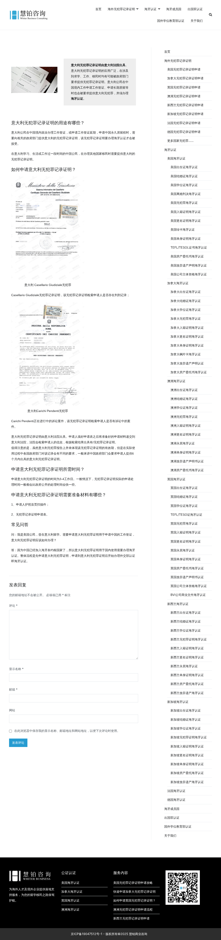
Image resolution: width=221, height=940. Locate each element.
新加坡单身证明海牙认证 (187, 764)
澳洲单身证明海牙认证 (185, 452)
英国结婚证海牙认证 (184, 496)
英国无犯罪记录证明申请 (183, 87)
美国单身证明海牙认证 (185, 238)
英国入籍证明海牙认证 (185, 532)
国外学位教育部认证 (170, 20)
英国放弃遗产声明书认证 (187, 577)
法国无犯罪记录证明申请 (183, 123)
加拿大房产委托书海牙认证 (188, 372)
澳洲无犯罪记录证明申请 (183, 96)
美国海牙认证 (176, 158)
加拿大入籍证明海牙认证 (187, 327)
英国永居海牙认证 (182, 550)
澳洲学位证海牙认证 (184, 407)
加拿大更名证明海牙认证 (187, 336)
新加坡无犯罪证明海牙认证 (188, 737)
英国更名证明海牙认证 (185, 541)
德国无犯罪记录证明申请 (183, 132)
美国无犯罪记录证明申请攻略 (133, 882)
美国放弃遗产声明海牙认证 (188, 265)
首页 (98, 9)
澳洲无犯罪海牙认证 (184, 416)
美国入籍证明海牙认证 (185, 212)
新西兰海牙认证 (177, 604)
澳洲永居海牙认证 (182, 443)
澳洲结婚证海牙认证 (184, 399)
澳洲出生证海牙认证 (184, 390)
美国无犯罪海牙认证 (184, 202)
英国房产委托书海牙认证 (187, 568)
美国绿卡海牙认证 (182, 229)
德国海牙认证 (176, 799)
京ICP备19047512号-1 (86, 934)
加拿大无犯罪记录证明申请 (185, 78)
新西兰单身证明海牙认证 (187, 675)
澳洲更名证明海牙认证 (185, 434)
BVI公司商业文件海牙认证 (188, 595)
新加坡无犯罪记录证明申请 (185, 114)
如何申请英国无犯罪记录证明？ (134, 900)
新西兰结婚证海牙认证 (185, 621)
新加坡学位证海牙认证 (185, 728)
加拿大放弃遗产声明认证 (187, 363)
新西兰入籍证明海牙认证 (187, 648)
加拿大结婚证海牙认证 (185, 301)
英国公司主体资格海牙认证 (188, 586)
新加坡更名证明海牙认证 (187, 755)
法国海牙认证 (176, 791)
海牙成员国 (173, 9)
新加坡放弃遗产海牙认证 (187, 782)
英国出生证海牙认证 (184, 488)
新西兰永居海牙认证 (184, 666)
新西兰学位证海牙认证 (185, 630)
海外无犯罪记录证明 (121, 9)
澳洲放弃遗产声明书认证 (187, 461)
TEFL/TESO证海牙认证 (186, 514)
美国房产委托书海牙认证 (187, 256)
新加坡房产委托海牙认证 (187, 773)
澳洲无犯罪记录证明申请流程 (133, 909)
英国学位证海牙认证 (184, 506)
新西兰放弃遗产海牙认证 (187, 693)
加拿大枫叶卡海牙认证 (185, 354)
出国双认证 (195, 9)
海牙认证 (150, 9)
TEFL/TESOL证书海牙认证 (188, 247)
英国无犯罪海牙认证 (184, 523)
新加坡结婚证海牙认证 (185, 719)
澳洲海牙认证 (176, 381)
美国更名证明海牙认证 (185, 220)
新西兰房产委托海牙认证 (187, 684)
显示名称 (16, 669)
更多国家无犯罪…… (180, 140)
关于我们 (197, 20)
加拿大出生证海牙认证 (185, 292)
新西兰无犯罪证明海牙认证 (188, 639)
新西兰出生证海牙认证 (185, 612)
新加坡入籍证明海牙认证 (187, 746)
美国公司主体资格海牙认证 (188, 274)
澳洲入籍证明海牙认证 (185, 425)
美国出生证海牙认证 (184, 167)
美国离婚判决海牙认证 (185, 194)
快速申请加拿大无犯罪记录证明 (134, 891)
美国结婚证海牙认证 (184, 176)
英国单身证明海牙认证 (185, 559)
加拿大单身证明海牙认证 (187, 345)
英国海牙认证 (176, 479)
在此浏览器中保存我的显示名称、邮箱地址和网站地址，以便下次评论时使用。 (67, 731)
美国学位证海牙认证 (184, 185)
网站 (12, 710)
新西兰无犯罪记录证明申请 (185, 105)
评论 (13, 605)
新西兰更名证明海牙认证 (187, 657)
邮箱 (13, 689)
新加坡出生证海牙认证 (185, 710)
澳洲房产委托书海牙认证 (187, 470)
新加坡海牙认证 (177, 702)
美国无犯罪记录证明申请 (183, 69)
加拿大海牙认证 (177, 283)
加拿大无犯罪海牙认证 (185, 318)
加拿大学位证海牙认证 (185, 309)
